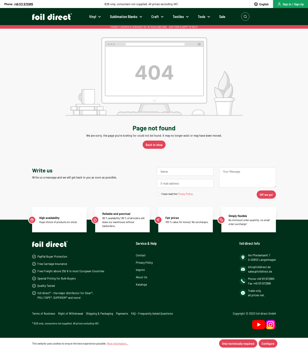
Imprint (140, 270)
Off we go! (266, 195)
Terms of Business (43, 313)
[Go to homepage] (52, 16)
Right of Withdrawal (70, 313)
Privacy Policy (185, 193)
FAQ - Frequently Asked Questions (152, 313)
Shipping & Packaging (99, 313)
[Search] (245, 16)
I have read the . (177, 193)
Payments (122, 313)
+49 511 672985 (23, 4)
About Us (141, 277)
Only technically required (238, 343)
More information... (117, 343)
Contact (141, 255)
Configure (268, 343)
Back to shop (154, 145)
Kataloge (141, 284)
